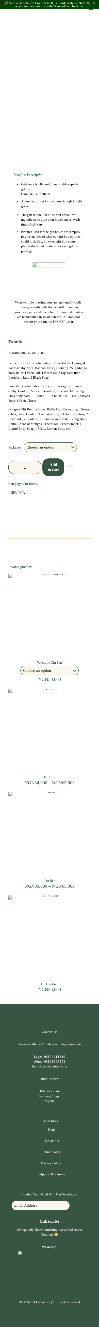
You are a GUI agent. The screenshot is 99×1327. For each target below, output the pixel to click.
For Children (49, 984)
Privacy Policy (51, 1163)
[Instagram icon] (52, 1309)
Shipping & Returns (51, 1174)
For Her (49, 881)
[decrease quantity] (14, 467)
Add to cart (53, 467)
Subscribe (49, 1221)
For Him (49, 777)
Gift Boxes (30, 484)
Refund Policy (51, 1152)
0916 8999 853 (54, 1061)
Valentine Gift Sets (49, 662)
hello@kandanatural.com (49, 1066)
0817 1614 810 (54, 1057)
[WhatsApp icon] (47, 1309)
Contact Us (51, 1141)
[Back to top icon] (49, 1291)
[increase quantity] (35, 467)
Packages (14, 447)
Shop (51, 1129)
